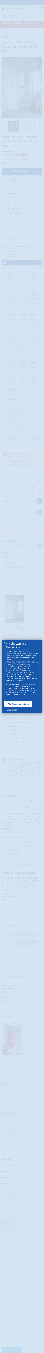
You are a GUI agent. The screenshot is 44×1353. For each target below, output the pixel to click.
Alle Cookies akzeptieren (18, 704)
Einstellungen (12, 710)
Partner (19, 674)
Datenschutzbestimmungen (22, 690)
